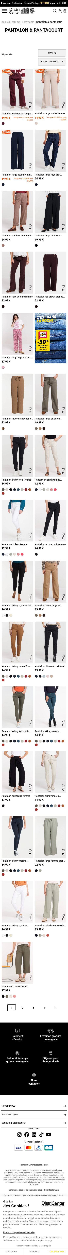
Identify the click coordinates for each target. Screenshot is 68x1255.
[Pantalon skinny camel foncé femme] (29, 489)
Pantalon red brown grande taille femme (49, 296)
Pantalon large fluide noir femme (48, 235)
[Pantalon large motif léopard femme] (43, 428)
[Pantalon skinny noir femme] (10, 489)
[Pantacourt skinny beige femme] (47, 489)
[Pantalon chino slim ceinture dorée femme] (43, 676)
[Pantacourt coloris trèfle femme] (6, 996)
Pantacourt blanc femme (15, 544)
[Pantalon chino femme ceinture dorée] (47, 676)
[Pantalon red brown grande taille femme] (36, 306)
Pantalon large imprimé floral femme (17, 357)
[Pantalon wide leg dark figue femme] (3, 123)
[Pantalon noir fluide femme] (3, 805)
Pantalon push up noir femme (50, 544)
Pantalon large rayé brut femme (47, 174)
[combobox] (52, 61)
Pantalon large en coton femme (47, 418)
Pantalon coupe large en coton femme (47, 605)
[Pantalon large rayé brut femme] (36, 184)
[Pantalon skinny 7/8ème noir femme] (6, 615)
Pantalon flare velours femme (17, 296)
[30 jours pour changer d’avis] (50, 1052)
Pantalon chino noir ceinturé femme (50, 666)
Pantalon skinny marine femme (14, 860)
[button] (51, 10)
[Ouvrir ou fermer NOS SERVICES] (65, 1106)
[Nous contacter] (34, 1075)
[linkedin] (34, 1134)
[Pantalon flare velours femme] (3, 306)
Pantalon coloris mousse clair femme (50, 925)
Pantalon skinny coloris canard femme (47, 731)
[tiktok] (41, 1134)
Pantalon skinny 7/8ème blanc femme (14, 925)
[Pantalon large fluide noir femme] (36, 245)
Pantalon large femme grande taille (50, 860)
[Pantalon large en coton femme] (36, 428)
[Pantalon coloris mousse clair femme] (40, 935)
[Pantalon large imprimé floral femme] (3, 367)
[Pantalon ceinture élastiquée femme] (3, 245)
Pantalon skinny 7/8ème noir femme (17, 605)
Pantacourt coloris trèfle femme (14, 986)
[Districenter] (14, 11)
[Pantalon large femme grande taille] (40, 870)
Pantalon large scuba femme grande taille (17, 174)
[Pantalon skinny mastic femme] (6, 489)
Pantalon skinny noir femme (16, 479)
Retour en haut (12, 1015)
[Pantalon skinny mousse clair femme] (22, 489)
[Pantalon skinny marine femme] (14, 489)
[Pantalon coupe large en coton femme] (40, 428)
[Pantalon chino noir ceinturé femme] (40, 676)
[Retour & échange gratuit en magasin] (17, 1052)
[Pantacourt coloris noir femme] (3, 996)
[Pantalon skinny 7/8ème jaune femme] (10, 615)
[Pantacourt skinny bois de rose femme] (51, 489)
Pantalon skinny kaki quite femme (15, 731)
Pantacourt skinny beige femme (47, 479)
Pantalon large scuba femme (50, 113)
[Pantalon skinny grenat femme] (25, 489)
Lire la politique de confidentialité (18, 1232)
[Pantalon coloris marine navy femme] (36, 935)
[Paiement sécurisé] (17, 1030)
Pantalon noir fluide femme (16, 796)
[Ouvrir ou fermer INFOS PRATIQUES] (65, 1114)
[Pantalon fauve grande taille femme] (3, 428)
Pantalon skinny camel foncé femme (17, 666)
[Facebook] (27, 1134)
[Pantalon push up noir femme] (36, 554)
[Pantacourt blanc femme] (40, 489)
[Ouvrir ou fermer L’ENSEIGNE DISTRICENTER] (65, 1123)
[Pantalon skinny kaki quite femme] (3, 489)
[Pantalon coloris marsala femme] (47, 935)
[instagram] (19, 1134)
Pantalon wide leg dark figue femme (16, 113)
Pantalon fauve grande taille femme (17, 418)
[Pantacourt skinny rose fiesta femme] (55, 489)
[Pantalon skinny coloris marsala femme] (3, 493)
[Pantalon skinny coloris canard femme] (18, 489)
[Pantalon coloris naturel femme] (43, 935)
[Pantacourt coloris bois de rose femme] (14, 996)
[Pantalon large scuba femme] (36, 123)
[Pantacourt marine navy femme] (36, 489)
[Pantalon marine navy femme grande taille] (36, 870)
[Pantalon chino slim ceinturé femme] (51, 676)
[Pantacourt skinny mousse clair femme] (43, 489)
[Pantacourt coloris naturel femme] (10, 996)
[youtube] (49, 1134)
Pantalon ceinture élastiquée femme (17, 235)
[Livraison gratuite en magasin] (50, 1030)
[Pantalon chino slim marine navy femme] (36, 676)
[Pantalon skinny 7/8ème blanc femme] (3, 615)
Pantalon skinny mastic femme (47, 796)
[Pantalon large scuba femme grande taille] (3, 184)
